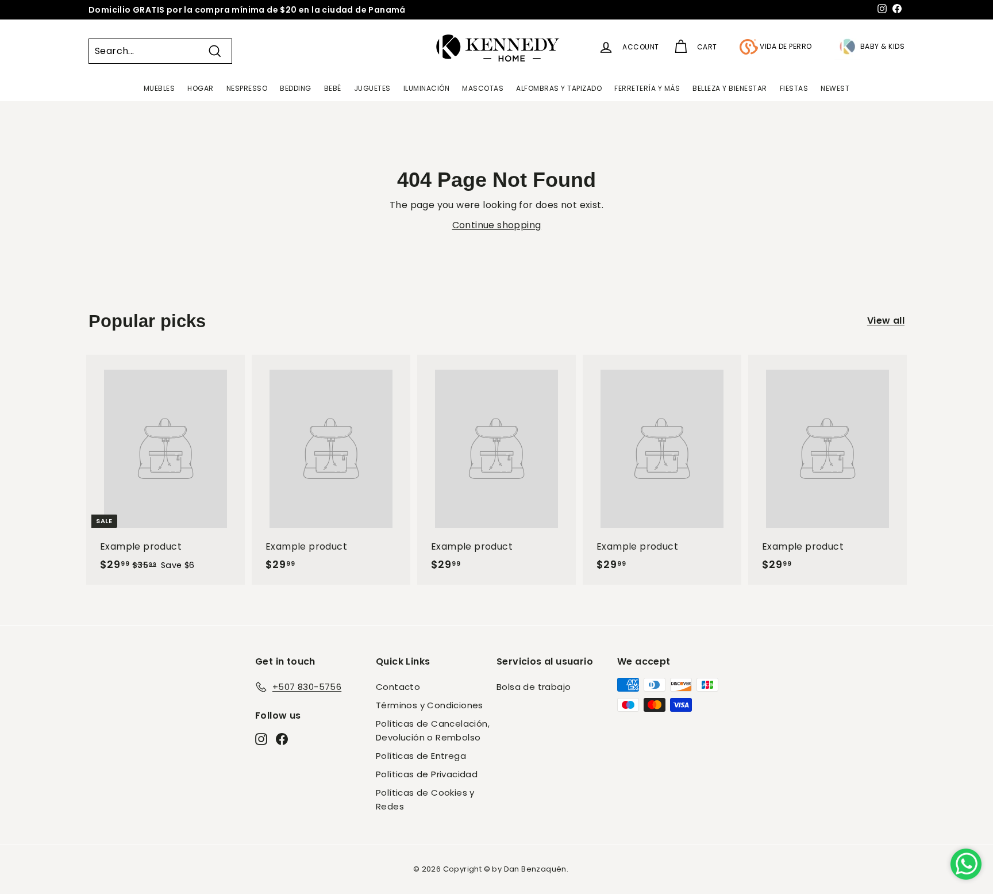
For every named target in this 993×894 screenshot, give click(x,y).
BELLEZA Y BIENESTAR (729, 88)
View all (886, 320)
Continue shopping (496, 225)
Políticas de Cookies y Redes (425, 799)
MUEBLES (159, 88)
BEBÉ (332, 88)
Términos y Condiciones (429, 705)
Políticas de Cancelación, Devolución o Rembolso (433, 730)
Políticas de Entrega (421, 756)
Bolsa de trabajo (533, 687)
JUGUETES (372, 88)
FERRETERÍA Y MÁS (647, 88)
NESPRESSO (247, 88)
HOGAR (200, 88)
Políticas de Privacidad (427, 774)
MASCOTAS (482, 88)
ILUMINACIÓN (426, 88)
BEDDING (295, 88)
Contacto (398, 687)
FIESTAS (794, 88)
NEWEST (835, 88)
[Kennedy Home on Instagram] (261, 738)
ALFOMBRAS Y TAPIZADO (559, 88)
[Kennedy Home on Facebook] (282, 738)
